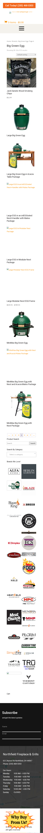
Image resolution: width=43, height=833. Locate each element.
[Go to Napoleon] (14, 643)
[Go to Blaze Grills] (28, 495)
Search (32, 443)
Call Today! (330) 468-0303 (19, 5)
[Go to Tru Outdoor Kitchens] (28, 669)
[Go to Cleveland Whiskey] (28, 528)
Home (9, 41)
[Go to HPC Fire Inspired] (28, 607)
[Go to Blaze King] (14, 508)
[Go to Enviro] (14, 557)
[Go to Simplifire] (14, 654)
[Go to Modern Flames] (28, 627)
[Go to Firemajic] (28, 556)
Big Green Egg (23, 41)
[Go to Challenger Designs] (14, 517)
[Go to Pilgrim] (28, 642)
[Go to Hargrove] (28, 591)
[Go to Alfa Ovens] (14, 478)
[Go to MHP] (28, 621)
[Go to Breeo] (28, 511)
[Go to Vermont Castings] (28, 686)
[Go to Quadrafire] (28, 647)
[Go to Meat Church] (14, 624)
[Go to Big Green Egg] (14, 490)
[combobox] (21, 454)
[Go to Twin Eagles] (14, 673)
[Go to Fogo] (28, 574)
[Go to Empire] (28, 549)
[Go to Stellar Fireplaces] (28, 657)
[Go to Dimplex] (14, 549)
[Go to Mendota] (28, 613)
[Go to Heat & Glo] (14, 597)
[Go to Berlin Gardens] (28, 478)
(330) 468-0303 (15, 764)
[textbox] (21, 454)
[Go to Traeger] (14, 667)
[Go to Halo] (14, 580)
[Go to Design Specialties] (28, 533)
